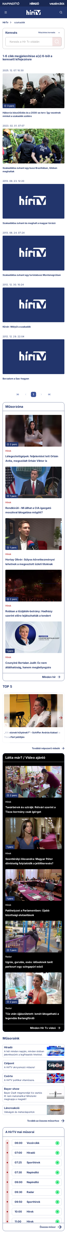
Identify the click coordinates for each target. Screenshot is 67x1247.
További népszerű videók (46, 748)
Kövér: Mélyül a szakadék (17, 326)
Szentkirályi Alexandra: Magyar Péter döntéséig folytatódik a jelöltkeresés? (29, 861)
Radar (8, 956)
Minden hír (49, 677)
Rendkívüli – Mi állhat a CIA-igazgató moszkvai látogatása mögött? (28, 510)
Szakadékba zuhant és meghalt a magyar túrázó (29, 223)
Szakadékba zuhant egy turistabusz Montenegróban (32, 275)
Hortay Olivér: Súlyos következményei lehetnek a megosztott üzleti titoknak (30, 562)
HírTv (5, 22)
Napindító (33, 1172)
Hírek (8, 450)
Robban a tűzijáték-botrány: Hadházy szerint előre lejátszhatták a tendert (29, 613)
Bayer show (11, 1088)
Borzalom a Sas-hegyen (16, 378)
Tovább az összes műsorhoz (43, 1120)
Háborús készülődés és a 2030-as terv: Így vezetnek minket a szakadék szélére (32, 114)
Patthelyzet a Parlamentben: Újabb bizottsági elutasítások (27, 913)
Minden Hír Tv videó (43, 1028)
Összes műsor (48, 1227)
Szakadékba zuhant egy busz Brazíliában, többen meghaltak (30, 170)
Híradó (8, 1047)
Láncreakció (12, 1108)
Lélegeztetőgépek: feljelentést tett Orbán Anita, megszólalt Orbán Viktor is (31, 458)
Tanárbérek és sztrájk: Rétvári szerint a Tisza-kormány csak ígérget (30, 809)
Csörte (8, 1076)
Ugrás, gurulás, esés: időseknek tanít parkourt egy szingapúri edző (29, 964)
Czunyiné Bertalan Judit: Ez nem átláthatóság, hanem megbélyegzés (28, 665)
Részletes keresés (46, 32)
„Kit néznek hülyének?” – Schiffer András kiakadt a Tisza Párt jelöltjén (32, 734)
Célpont (9, 1063)
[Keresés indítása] (56, 41)
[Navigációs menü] (6, 12)
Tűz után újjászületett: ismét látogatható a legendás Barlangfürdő (32, 1016)
